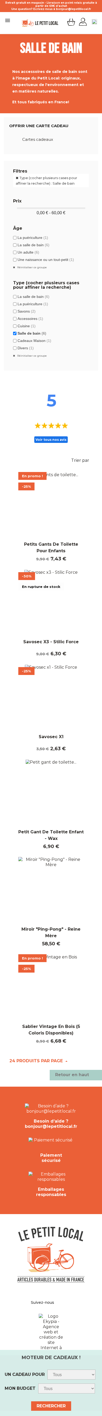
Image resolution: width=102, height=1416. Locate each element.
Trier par (83, 461)
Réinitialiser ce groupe (31, 267)
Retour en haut (75, 1075)
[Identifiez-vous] (83, 22)
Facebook (57, 1302)
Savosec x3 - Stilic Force (51, 641)
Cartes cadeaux (37, 139)
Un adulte (28, 252)
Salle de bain (32, 333)
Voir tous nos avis (51, 440)
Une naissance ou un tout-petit (46, 260)
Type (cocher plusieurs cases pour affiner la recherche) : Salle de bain (46, 180)
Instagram (68, 1302)
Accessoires (30, 319)
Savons (27, 311)
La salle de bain (33, 245)
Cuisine (27, 326)
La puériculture (33, 237)
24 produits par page (36, 1060)
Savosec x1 (51, 736)
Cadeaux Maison (34, 341)
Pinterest (63, 1302)
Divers (26, 348)
